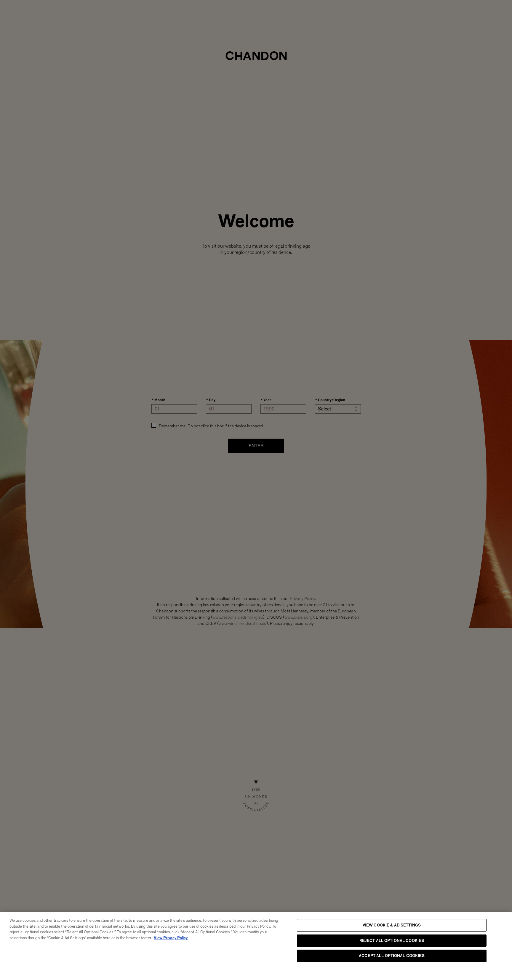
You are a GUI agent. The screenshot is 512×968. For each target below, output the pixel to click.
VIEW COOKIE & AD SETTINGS (392, 925)
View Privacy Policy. (171, 937)
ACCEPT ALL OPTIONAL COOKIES (392, 955)
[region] (256, 940)
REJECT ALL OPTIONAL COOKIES (391, 940)
